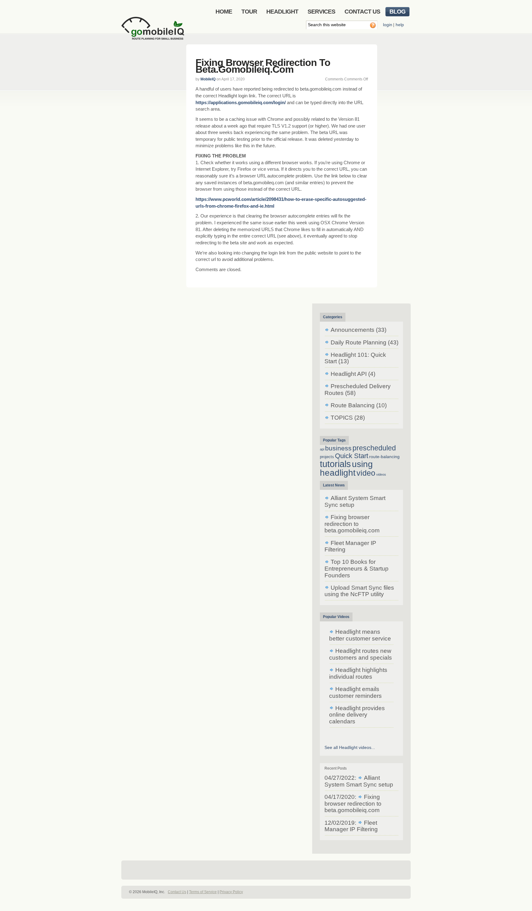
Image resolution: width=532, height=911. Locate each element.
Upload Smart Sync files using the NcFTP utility (359, 591)
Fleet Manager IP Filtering (350, 546)
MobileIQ (208, 79)
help (400, 24)
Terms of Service (203, 892)
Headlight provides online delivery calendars (357, 715)
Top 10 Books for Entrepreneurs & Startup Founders (356, 568)
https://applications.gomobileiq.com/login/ (240, 102)
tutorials (335, 464)
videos (381, 474)
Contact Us (177, 892)
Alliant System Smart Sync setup (358, 781)
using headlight (346, 468)
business (338, 448)
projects (327, 456)
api (322, 449)
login (387, 24)
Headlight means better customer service (360, 635)
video (366, 473)
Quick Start (351, 456)
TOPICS (342, 417)
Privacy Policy (231, 892)
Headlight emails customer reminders (355, 692)
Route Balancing (353, 405)
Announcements (352, 330)
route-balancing (384, 456)
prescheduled (374, 448)
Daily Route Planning (358, 342)
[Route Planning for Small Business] (153, 33)
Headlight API (349, 374)
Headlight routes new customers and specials (360, 654)
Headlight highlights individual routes (358, 673)
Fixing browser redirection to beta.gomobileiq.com (262, 66)
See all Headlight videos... (349, 747)
